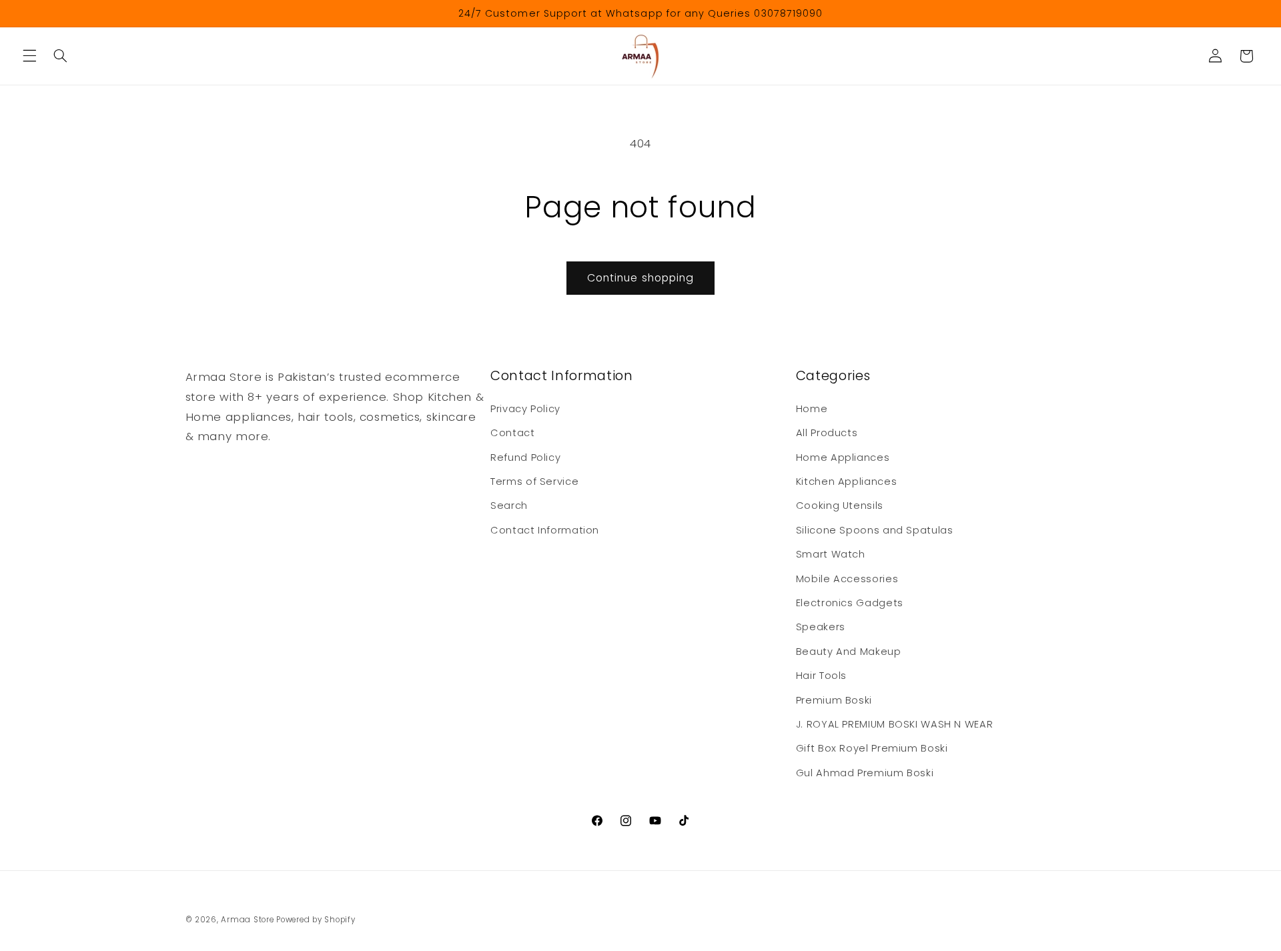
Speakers (820, 627)
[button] (29, 56)
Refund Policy (525, 457)
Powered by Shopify (315, 919)
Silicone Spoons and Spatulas (874, 530)
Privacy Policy (525, 408)
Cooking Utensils (839, 505)
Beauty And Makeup (848, 651)
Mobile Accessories (847, 579)
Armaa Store (247, 919)
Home (812, 408)
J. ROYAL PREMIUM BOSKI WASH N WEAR (894, 724)
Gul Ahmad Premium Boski (865, 773)
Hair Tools (821, 675)
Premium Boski (834, 700)
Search (509, 505)
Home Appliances (842, 457)
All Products (827, 432)
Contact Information (544, 530)
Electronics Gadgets (849, 603)
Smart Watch (830, 554)
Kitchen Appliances (846, 481)
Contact (512, 432)
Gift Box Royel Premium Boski (872, 748)
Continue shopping (640, 277)
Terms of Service (534, 481)
